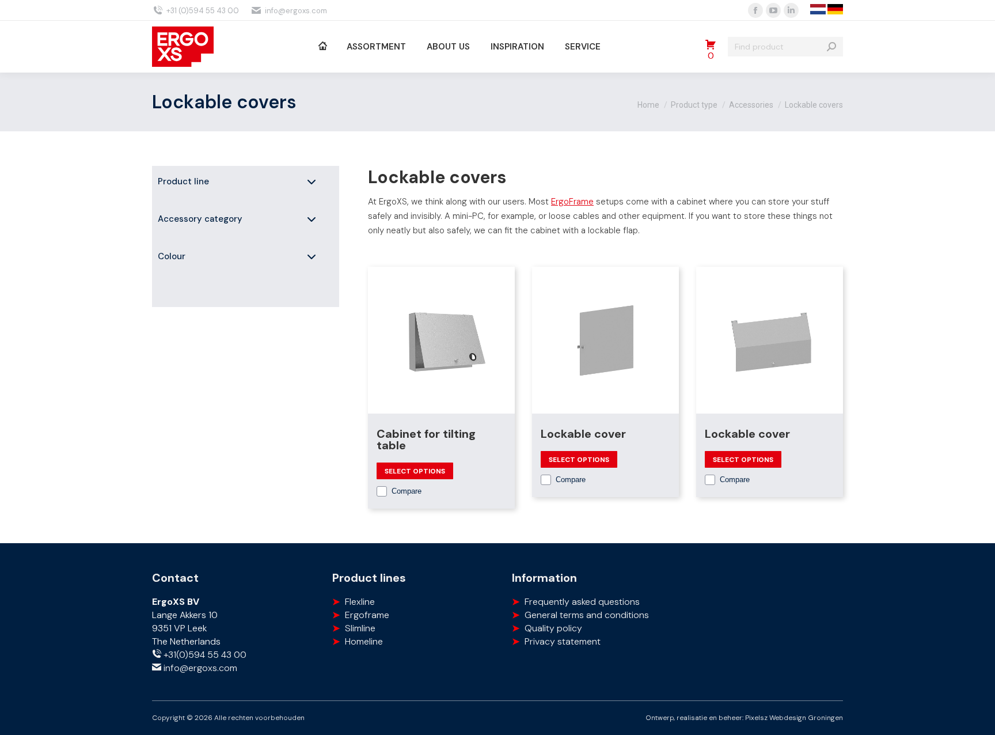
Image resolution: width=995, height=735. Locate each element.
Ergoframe (367, 615)
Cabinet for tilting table (426, 439)
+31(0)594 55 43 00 (203, 655)
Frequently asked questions (582, 602)
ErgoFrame (572, 201)
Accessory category (200, 219)
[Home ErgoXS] (322, 46)
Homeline (364, 641)
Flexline (360, 602)
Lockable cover (583, 433)
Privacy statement (563, 641)
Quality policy (553, 628)
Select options (415, 471)
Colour (171, 256)
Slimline (360, 628)
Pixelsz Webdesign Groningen (794, 717)
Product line (183, 181)
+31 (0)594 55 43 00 (202, 11)
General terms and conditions (587, 615)
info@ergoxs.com (296, 11)
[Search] (831, 46)
